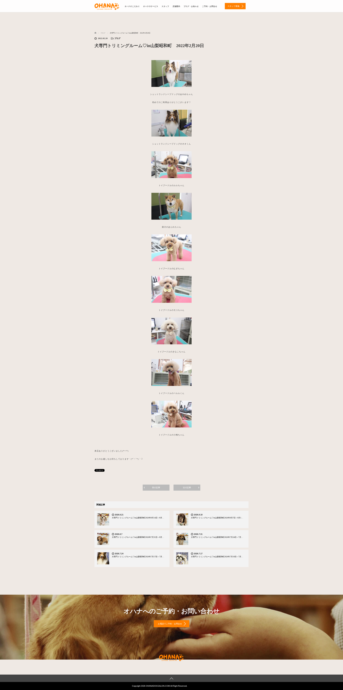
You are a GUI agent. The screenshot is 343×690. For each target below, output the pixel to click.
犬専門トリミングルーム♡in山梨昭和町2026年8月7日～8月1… (217, 518)
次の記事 (187, 487)
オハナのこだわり (132, 6)
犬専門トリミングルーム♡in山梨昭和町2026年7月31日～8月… (138, 537)
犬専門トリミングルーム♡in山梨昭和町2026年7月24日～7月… (217, 537)
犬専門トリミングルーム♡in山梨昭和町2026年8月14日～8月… (138, 518)
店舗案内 (176, 6)
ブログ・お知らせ (191, 6)
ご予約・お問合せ (209, 6)
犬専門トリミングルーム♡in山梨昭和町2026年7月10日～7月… (217, 557)
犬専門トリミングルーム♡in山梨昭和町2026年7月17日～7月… (138, 557)
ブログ (117, 38)
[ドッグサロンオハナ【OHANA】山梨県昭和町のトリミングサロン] (106, 6)
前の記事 (156, 487)
